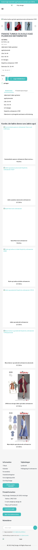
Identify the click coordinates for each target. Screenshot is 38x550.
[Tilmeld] (35, 528)
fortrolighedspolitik (23, 535)
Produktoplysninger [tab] (21, 90)
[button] (6, 9)
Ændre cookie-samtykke (11, 485)
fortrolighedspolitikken (19, 532)
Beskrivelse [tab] (8, 90)
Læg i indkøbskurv (17, 79)
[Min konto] (33, 9)
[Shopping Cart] (35, 8)
